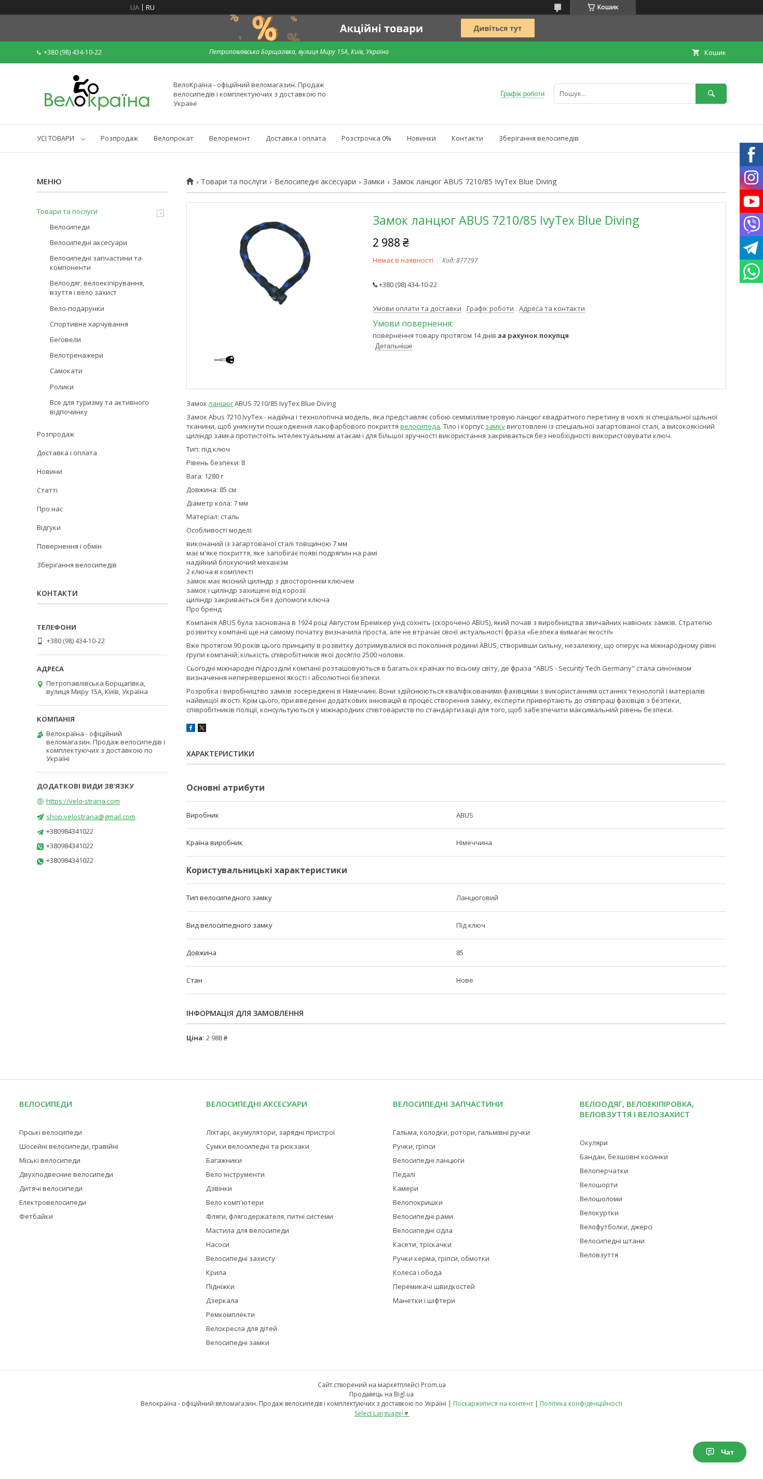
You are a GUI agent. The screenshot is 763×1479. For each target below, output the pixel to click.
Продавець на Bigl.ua (381, 1394)
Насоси (217, 1244)
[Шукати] (711, 94)
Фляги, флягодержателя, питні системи (269, 1216)
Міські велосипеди (49, 1160)
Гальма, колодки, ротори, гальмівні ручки (461, 1132)
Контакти (467, 138)
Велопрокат (174, 138)
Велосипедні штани (612, 1240)
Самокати (66, 370)
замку (495, 426)
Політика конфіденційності (581, 1403)
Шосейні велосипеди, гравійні (68, 1146)
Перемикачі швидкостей (434, 1286)
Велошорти (599, 1184)
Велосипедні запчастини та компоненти (96, 262)
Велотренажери (76, 355)
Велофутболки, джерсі (616, 1226)
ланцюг (221, 403)
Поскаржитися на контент (493, 1403)
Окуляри (594, 1142)
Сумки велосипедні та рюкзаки (257, 1146)
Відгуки (49, 527)
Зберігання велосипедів (539, 138)
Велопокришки (418, 1202)
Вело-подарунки (77, 308)
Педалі (404, 1174)
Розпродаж (119, 138)
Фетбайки (36, 1216)
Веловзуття (599, 1254)
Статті (47, 490)
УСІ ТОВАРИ (55, 138)
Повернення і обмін (69, 546)
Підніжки (220, 1286)
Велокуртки (599, 1212)
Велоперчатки (604, 1170)
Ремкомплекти (230, 1314)
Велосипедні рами (423, 1216)
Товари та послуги (234, 182)
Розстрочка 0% (366, 138)
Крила (216, 1272)
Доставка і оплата (296, 138)
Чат (727, 1452)
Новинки (421, 138)
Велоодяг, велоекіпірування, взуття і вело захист (97, 287)
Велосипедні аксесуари (315, 182)
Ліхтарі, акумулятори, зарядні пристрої (270, 1132)
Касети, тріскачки (422, 1244)
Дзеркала (222, 1300)
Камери (405, 1188)
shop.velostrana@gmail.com (90, 816)
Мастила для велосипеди (247, 1230)
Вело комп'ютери (235, 1202)
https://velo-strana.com (83, 801)
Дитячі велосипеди (51, 1188)
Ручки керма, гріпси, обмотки (441, 1258)
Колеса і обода (417, 1272)
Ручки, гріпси (414, 1146)
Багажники (224, 1160)
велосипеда (420, 426)
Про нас (50, 508)
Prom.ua (433, 1384)
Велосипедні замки (237, 1342)
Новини (49, 471)
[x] (202, 729)
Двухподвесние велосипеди (66, 1174)
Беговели (65, 339)
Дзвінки (219, 1188)
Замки (374, 182)
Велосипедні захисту (240, 1258)
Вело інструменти (235, 1174)
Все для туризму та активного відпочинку (99, 407)
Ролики (62, 386)
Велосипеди (70, 227)
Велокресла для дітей (241, 1328)
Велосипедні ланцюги (429, 1160)
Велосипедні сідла (423, 1230)
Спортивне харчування (89, 324)
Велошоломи (601, 1198)
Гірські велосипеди (50, 1132)
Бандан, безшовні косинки (624, 1156)
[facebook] (190, 729)
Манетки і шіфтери (424, 1300)
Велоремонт (229, 138)
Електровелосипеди (52, 1202)
